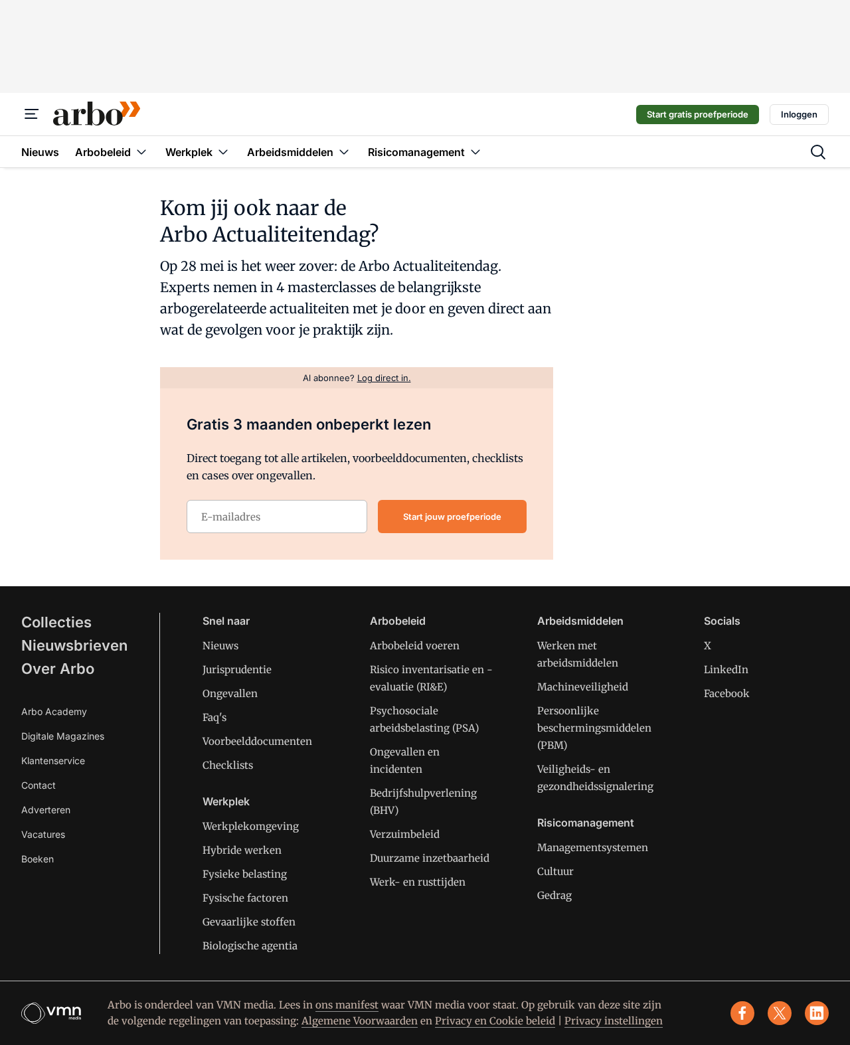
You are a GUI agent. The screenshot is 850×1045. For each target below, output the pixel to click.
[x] (780, 1013)
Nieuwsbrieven (74, 645)
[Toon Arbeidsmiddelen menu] (344, 151)
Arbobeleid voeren (415, 645)
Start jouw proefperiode (452, 516)
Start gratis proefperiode (697, 114)
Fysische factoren (245, 898)
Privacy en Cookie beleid (495, 1020)
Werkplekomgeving (251, 826)
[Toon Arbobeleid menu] (141, 151)
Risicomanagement (585, 822)
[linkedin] (817, 1013)
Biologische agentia (250, 945)
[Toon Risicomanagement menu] (475, 151)
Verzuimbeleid (405, 834)
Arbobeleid (398, 620)
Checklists (228, 765)
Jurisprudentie (237, 669)
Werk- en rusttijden (418, 882)
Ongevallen (230, 693)
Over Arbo (57, 668)
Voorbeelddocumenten (257, 741)
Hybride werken (242, 850)
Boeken (37, 858)
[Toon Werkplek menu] (223, 151)
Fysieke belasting (245, 874)
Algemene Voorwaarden (359, 1020)
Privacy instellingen (613, 1020)
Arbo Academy (54, 711)
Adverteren (45, 809)
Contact (38, 785)
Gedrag (554, 895)
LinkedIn (726, 669)
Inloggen (799, 114)
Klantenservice (53, 760)
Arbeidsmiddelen (580, 620)
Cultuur (555, 871)
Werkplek (226, 801)
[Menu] (31, 114)
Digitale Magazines (62, 736)
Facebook (727, 693)
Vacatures (43, 834)
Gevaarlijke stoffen (249, 922)
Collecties (56, 622)
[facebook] (742, 1013)
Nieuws (220, 645)
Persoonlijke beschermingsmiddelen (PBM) (594, 728)
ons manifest (347, 1005)
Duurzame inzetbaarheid (429, 858)
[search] (818, 152)
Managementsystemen (592, 847)
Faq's (214, 717)
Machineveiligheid (582, 687)
